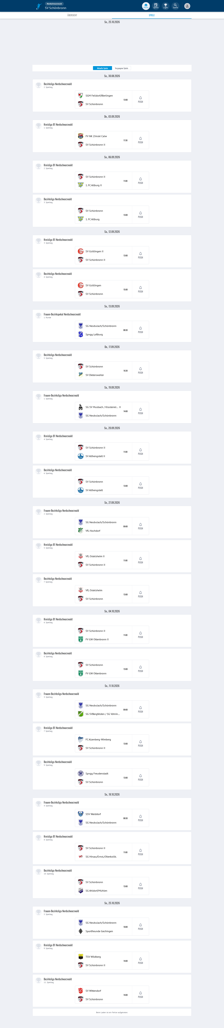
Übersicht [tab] (72, 15)
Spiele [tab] (152, 15)
